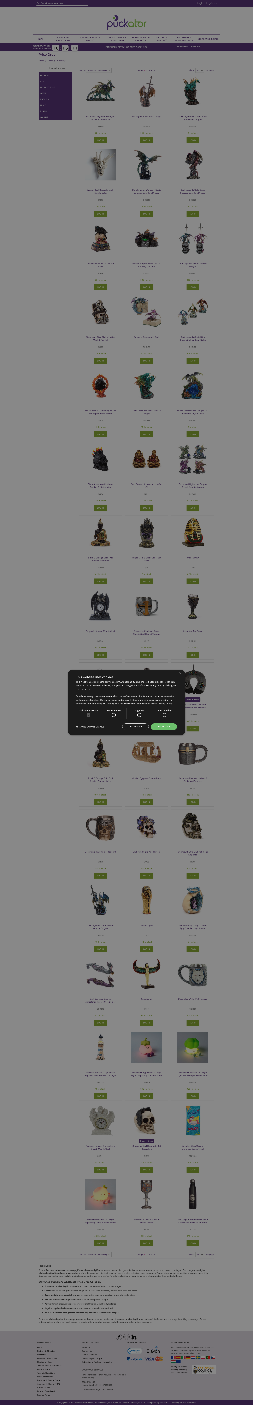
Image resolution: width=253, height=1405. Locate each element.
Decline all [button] (135, 726)
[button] (90, 726)
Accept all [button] (164, 726)
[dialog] (126, 702)
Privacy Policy (165, 703)
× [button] (180, 673)
